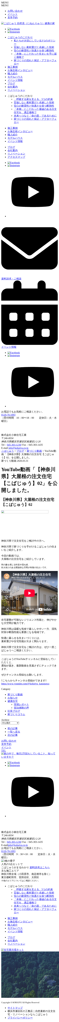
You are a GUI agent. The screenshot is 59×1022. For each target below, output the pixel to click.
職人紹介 (13, 73)
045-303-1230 (14, 444)
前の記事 (13, 728)
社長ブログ (14, 711)
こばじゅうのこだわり (20, 37)
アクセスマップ (16, 157)
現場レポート (21, 704)
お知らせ (13, 697)
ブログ (11, 83)
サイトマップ (15, 1007)
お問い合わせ (15, 11)
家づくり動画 (15, 694)
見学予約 (13, 17)
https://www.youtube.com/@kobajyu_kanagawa (25, 683)
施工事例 (13, 67)
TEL (3, 750)
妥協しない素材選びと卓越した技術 (34, 47)
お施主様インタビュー (20, 70)
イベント (13, 14)
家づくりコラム (16, 714)
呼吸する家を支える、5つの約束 (33, 99)
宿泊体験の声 (21, 707)
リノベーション (16, 90)
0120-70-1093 (8, 414)
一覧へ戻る (14, 731)
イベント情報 (15, 80)
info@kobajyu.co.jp (18, 448)
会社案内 (13, 86)
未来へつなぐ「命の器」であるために (35, 115)
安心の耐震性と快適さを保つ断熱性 (34, 50)
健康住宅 (13, 701)
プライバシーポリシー (20, 1017)
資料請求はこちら (40, 867)
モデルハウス (15, 77)
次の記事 (13, 735)
